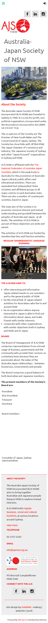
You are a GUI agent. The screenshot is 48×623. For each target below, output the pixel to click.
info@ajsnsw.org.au (17, 550)
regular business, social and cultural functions (22, 512)
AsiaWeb (26, 607)
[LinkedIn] (35, 14)
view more (12, 525)
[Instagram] (43, 14)
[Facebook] (27, 14)
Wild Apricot (23, 620)
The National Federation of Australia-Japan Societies (21, 168)
